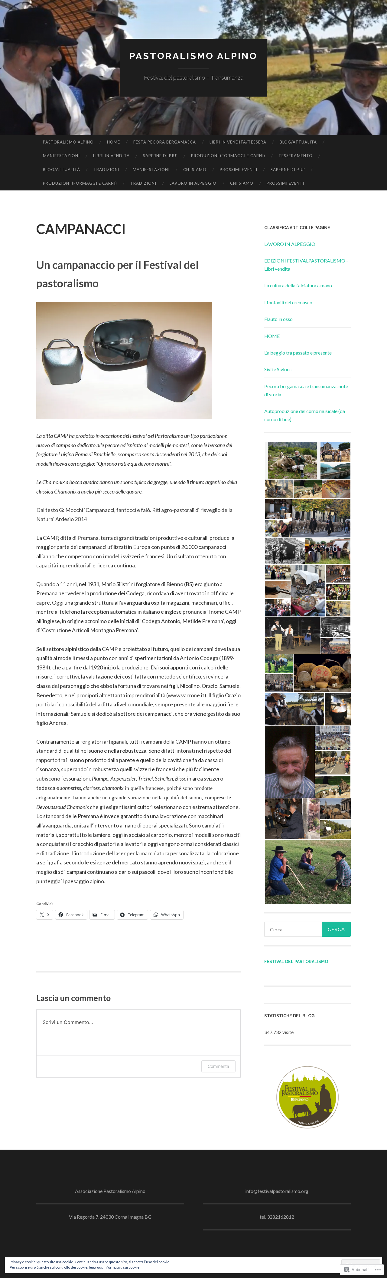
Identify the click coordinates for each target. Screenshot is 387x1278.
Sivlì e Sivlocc (278, 369)
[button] (292, 460)
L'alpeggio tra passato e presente (298, 352)
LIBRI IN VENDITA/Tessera (238, 142)
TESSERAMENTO (295, 155)
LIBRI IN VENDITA (111, 155)
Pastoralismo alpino (193, 56)
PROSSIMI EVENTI (238, 169)
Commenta (218, 1066)
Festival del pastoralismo (296, 961)
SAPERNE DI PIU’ (160, 155)
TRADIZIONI (106, 169)
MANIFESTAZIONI (61, 155)
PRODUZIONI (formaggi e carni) (228, 155)
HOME (113, 142)
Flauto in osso (278, 319)
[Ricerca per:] (307, 929)
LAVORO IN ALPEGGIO (193, 183)
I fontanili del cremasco (288, 302)
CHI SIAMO (195, 169)
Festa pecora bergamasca (164, 142)
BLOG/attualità (298, 142)
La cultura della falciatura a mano (298, 285)
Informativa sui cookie (121, 1267)
